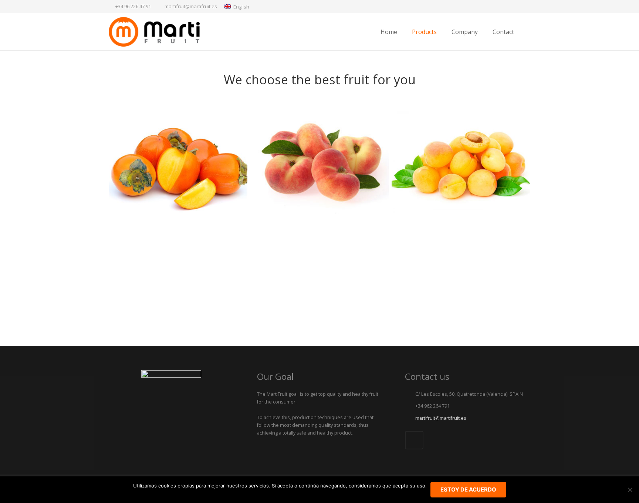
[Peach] (461, 270)
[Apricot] (461, 163)
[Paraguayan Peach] (319, 163)
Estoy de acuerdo (468, 489)
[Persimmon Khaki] (178, 163)
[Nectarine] (319, 270)
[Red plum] (178, 270)
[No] (629, 489)
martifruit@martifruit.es (191, 6)
